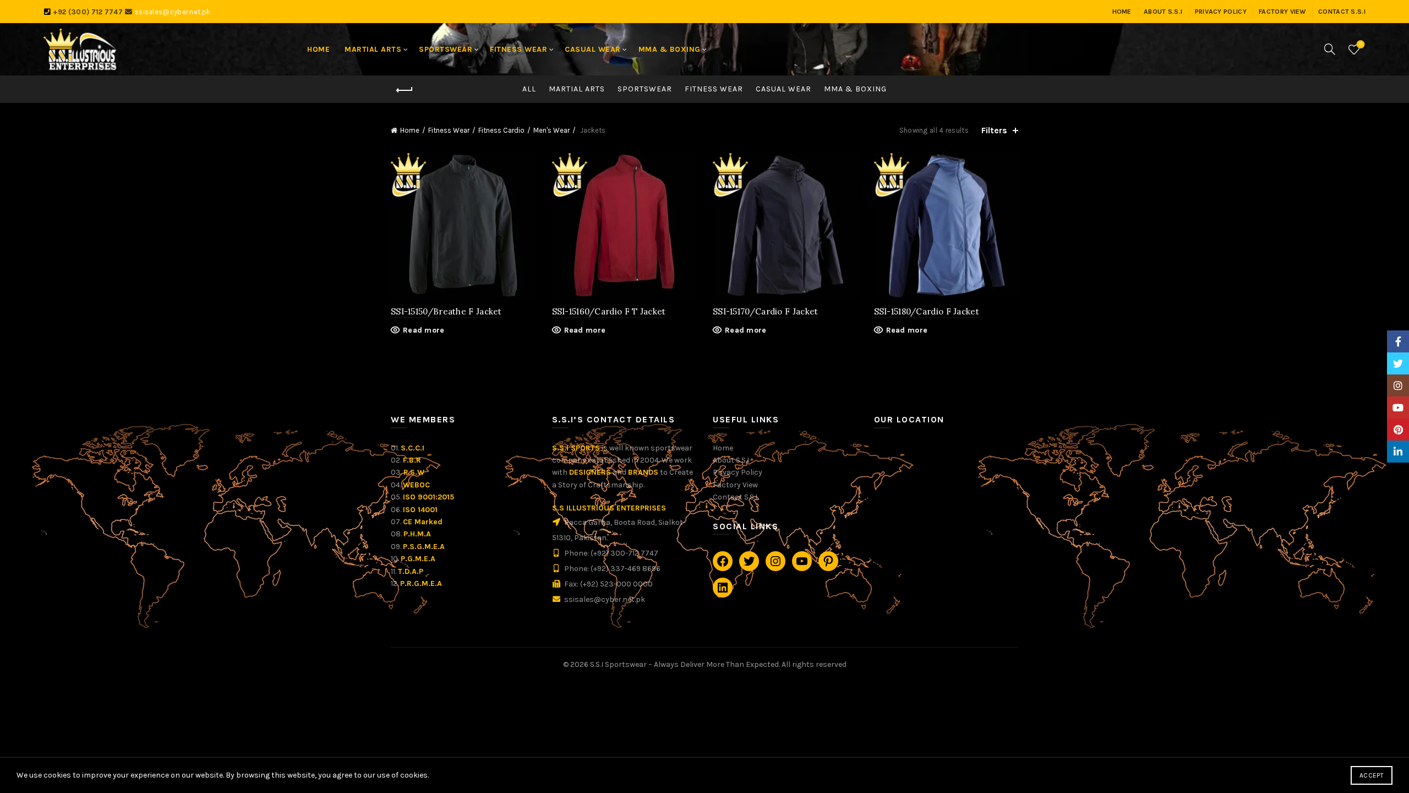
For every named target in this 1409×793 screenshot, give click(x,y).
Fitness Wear (714, 89)
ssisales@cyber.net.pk (172, 12)
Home (409, 130)
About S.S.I (731, 460)
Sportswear (645, 89)
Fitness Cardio (501, 130)
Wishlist (1360, 44)
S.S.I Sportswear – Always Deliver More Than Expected (684, 664)
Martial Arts (577, 89)
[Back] (404, 90)
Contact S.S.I (735, 497)
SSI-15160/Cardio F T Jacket (609, 311)
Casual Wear (783, 89)
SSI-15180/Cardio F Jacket (927, 311)
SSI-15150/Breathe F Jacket (446, 311)
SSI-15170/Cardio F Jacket (765, 311)
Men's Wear (551, 130)
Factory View (735, 485)
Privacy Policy (737, 472)
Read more (424, 330)
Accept (1371, 775)
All (529, 89)
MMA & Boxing (855, 89)
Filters (994, 130)
